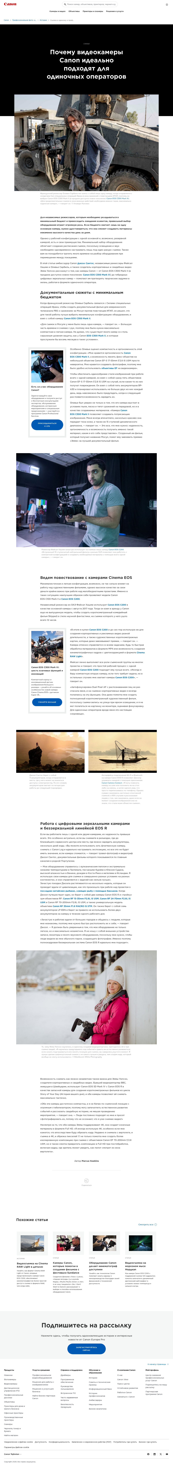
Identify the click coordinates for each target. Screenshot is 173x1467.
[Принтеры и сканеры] (104, 11)
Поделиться (87, 1185)
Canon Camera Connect (112, 783)
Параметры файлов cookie (16, 1447)
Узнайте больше (47, 702)
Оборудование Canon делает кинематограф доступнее (103, 1266)
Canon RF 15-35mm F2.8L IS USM (81, 898)
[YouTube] (167, 1454)
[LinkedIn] (154, 1454)
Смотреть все (145, 1224)
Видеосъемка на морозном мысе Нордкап (135, 1266)
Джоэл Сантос (85, 263)
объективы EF (109, 368)
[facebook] (148, 1454)
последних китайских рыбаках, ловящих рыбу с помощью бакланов (79, 891)
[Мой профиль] (167, 5)
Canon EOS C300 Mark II (77, 318)
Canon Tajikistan (12, 1454)
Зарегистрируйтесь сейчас (86, 1348)
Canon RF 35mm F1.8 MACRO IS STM (72, 906)
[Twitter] (160, 1454)
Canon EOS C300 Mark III (117, 199)
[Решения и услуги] (124, 11)
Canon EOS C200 (116, 550)
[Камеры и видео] (66, 11)
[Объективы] (81, 11)
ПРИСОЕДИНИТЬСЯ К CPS (47, 424)
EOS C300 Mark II (96, 336)
